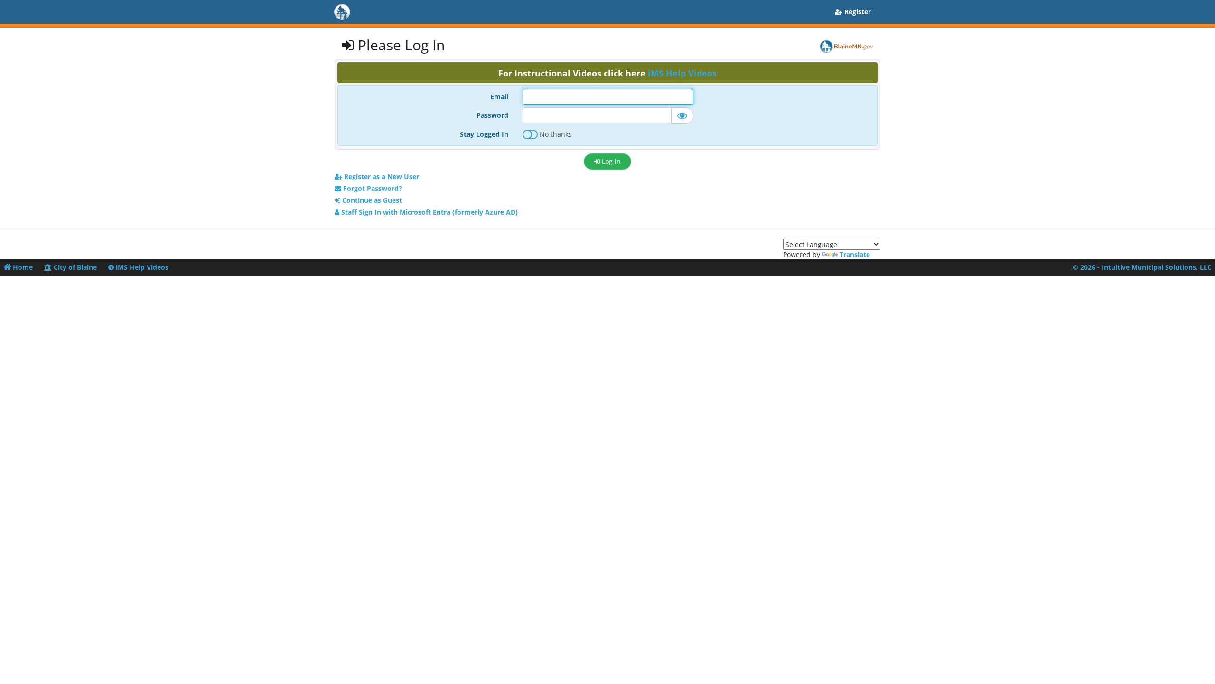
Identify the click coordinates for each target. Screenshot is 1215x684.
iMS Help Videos (682, 73)
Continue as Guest (371, 200)
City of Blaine (74, 267)
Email (499, 96)
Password (492, 115)
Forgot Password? (371, 188)
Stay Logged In (484, 134)
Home (22, 267)
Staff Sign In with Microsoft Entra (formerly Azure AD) (428, 212)
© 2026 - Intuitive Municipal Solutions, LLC (1142, 267)
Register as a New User (380, 176)
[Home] (351, 12)
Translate (855, 254)
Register (856, 11)
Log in (610, 161)
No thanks (555, 134)
